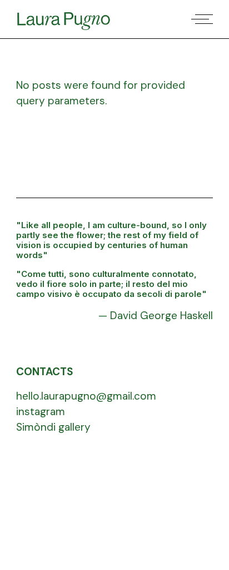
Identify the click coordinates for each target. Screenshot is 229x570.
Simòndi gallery (53, 427)
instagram (40, 411)
